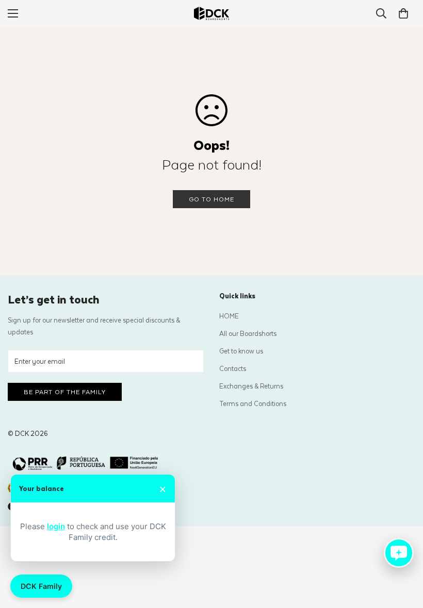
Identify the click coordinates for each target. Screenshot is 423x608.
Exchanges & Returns (251, 385)
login (56, 526)
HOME (229, 315)
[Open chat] (399, 553)
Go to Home (211, 199)
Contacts (232, 368)
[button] (403, 13)
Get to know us (241, 350)
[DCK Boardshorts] (211, 13)
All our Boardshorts (247, 333)
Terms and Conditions (252, 403)
